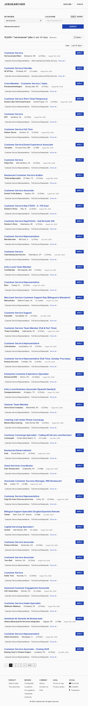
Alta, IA (23, 209)
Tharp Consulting (11, 331)
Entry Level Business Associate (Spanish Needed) (29, 389)
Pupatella (8, 316)
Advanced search (11, 26)
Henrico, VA (20, 560)
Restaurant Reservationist (17, 450)
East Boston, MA (20, 530)
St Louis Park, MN (22, 148)
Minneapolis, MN (25, 270)
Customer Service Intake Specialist (22, 603)
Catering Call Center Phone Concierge (24, 420)
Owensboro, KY (35, 255)
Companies (28, 683)
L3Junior (33, 71)
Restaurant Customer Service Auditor (23, 175)
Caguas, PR (47, 621)
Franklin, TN (26, 362)
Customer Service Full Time (18, 129)
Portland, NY (21, 71)
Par (5, 484)
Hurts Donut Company (13, 407)
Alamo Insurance (11, 637)
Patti (6, 453)
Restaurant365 (10, 377)
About (41, 683)
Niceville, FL (22, 576)
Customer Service (13, 53)
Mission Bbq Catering (13, 423)
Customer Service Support (18, 313)
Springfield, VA (21, 316)
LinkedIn (74, 687)
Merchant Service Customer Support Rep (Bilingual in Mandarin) (37, 297)
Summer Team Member (16, 404)
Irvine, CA (40, 499)
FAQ (41, 690)
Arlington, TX (29, 392)
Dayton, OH (29, 193)
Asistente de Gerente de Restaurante (23, 618)
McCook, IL (23, 239)
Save (78, 37)
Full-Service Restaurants (40, 91)
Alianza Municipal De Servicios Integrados (22, 621)
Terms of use (58, 683)
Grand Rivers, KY (18, 453)
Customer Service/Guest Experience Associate (28, 144)
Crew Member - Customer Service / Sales (25, 83)
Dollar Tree (9, 576)
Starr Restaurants (11, 469)
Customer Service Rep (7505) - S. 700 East (26, 206)
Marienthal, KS (32, 407)
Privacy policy (58, 687)
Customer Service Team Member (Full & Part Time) (30, 328)
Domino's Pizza (10, 209)
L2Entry (42, 56)
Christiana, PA (29, 606)
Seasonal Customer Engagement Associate (26, 588)
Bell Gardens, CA (23, 163)
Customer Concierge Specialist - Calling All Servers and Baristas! (38, 435)
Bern (6, 285)
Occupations (29, 690)
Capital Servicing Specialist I (19, 527)
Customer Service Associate (19, 190)
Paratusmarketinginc (13, 86)
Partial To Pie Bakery (13, 193)
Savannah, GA (27, 545)
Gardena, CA (16, 117)
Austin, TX (14, 484)
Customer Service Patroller (18, 68)
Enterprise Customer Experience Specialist (26, 374)
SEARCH (73, 26)
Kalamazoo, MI (26, 224)
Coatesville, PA (28, 469)
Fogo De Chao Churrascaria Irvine (18, 499)
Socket (7, 530)
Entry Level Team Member (17, 267)
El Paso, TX (28, 178)
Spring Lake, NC (32, 86)
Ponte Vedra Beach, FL (26, 438)
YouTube (75, 683)
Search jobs (13, 683)
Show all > (53, 37)
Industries (28, 694)
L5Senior (36, 377)
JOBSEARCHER (14, 4)
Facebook (75, 690)
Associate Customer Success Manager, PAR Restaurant (33, 481)
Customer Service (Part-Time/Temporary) (26, 98)
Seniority (28, 697)
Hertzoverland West (12, 56)
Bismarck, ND (30, 56)
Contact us (43, 687)
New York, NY (19, 514)
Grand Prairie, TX (40, 102)
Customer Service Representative (21, 236)
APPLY (79, 53)
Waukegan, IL (27, 637)
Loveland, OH (39, 652)
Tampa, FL (15, 285)
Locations (28, 687)
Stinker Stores (10, 132)
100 (29, 665)
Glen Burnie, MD (32, 423)
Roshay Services (11, 362)
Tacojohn (8, 148)
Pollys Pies (8, 163)
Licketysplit (9, 438)
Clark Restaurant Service (15, 255)
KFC (6, 117)
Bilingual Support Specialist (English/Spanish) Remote (32, 511)
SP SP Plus (8, 71)
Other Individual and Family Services (44, 61)
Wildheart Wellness (12, 606)
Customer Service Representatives (17, 61)
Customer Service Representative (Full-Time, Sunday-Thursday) (37, 358)
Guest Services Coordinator (18, 465)
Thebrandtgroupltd (12, 178)
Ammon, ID (24, 132)
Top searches (14, 687)
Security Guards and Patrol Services (44, 76)
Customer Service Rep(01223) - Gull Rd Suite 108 (29, 221)
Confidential (9, 270)
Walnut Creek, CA (25, 300)
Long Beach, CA (25, 346)
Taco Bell (8, 560)
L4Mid (36, 148)
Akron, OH (24, 377)
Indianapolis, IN (28, 331)
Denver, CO (25, 591)
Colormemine (10, 346)
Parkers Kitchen (11, 545)
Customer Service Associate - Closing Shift (26, 649)
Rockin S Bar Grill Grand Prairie (17, 102)
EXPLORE (67, 4)
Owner (7, 514)
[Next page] (34, 665)
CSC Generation (11, 591)
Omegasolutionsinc (12, 392)
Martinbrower (10, 239)
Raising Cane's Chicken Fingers (17, 652)
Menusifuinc (9, 300)
